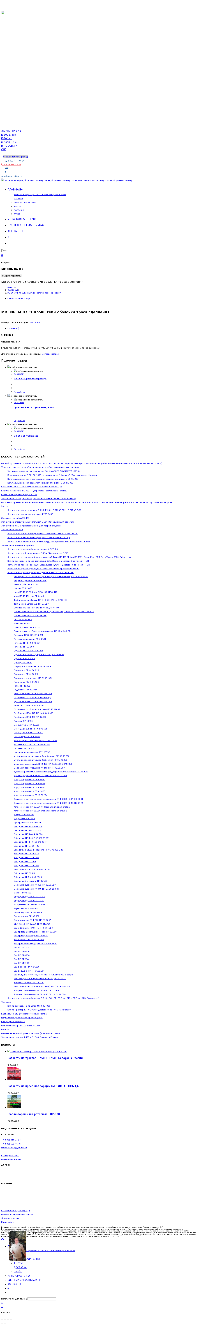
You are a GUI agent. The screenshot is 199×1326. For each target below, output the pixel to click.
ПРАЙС (18, 1271)
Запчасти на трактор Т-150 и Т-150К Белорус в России (45, 1058)
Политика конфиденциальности (17, 1214)
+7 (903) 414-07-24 (11, 1139)
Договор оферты (10, 1218)
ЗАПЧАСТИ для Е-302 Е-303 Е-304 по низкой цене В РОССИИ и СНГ (11, 140)
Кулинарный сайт (10, 1155)
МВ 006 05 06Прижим (26, 436)
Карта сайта (7, 1222)
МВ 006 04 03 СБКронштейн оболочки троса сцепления (34, 293)
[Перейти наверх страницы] (2, 1239)
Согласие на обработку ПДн (15, 1210)
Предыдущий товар (19, 298)
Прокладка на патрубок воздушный (34, 407)
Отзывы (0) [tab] (13, 328)
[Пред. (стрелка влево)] (2, 1323)
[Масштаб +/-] (2, 1319)
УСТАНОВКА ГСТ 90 (18, 1275)
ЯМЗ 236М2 (35, 322)
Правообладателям (11, 1159)
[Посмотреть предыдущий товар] (8, 298)
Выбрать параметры (11, 276)
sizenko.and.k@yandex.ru (14, 1147)
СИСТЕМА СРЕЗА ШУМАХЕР (24, 1280)
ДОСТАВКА (20, 1267)
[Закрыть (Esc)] (11, 1319)
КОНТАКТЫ (14, 1284)
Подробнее (19, 392)
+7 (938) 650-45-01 (11, 1143)
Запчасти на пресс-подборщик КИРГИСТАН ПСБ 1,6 (43, 1086)
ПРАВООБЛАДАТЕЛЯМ (27, 1259)
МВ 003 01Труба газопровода (30, 378)
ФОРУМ (18, 1263)
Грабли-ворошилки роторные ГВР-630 (33, 1114)
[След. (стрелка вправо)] (5, 1323)
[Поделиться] (8, 1319)
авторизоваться (50, 354)
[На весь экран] (5, 1319)
